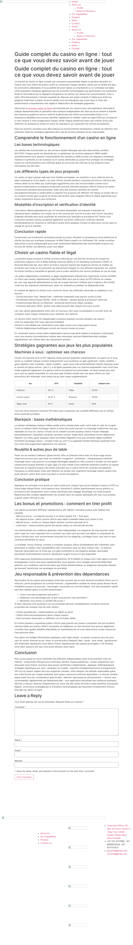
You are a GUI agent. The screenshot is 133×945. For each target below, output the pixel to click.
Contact (76, 23)
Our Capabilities (79, 14)
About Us (76, 4)
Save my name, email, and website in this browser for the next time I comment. (56, 771)
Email (18, 750)
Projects (76, 17)
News (74, 20)
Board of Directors (86, 11)
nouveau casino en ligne (40, 108)
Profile (80, 8)
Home (75, 1)
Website (18, 761)
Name (18, 740)
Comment (20, 707)
